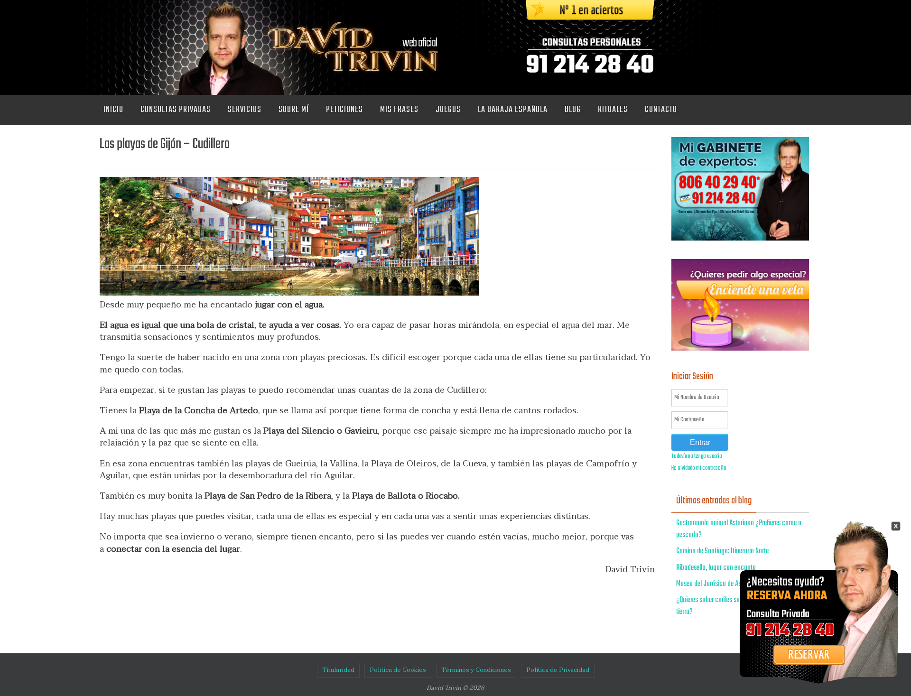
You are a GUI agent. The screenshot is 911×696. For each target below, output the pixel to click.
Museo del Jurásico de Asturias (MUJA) (726, 584)
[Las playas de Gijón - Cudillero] (289, 293)
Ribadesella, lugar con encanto (716, 568)
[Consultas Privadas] (809, 670)
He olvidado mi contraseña (698, 468)
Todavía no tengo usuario (696, 456)
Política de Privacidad (557, 670)
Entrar (700, 442)
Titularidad (338, 670)
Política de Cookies (398, 670)
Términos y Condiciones (476, 670)
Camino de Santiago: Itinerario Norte (722, 551)
